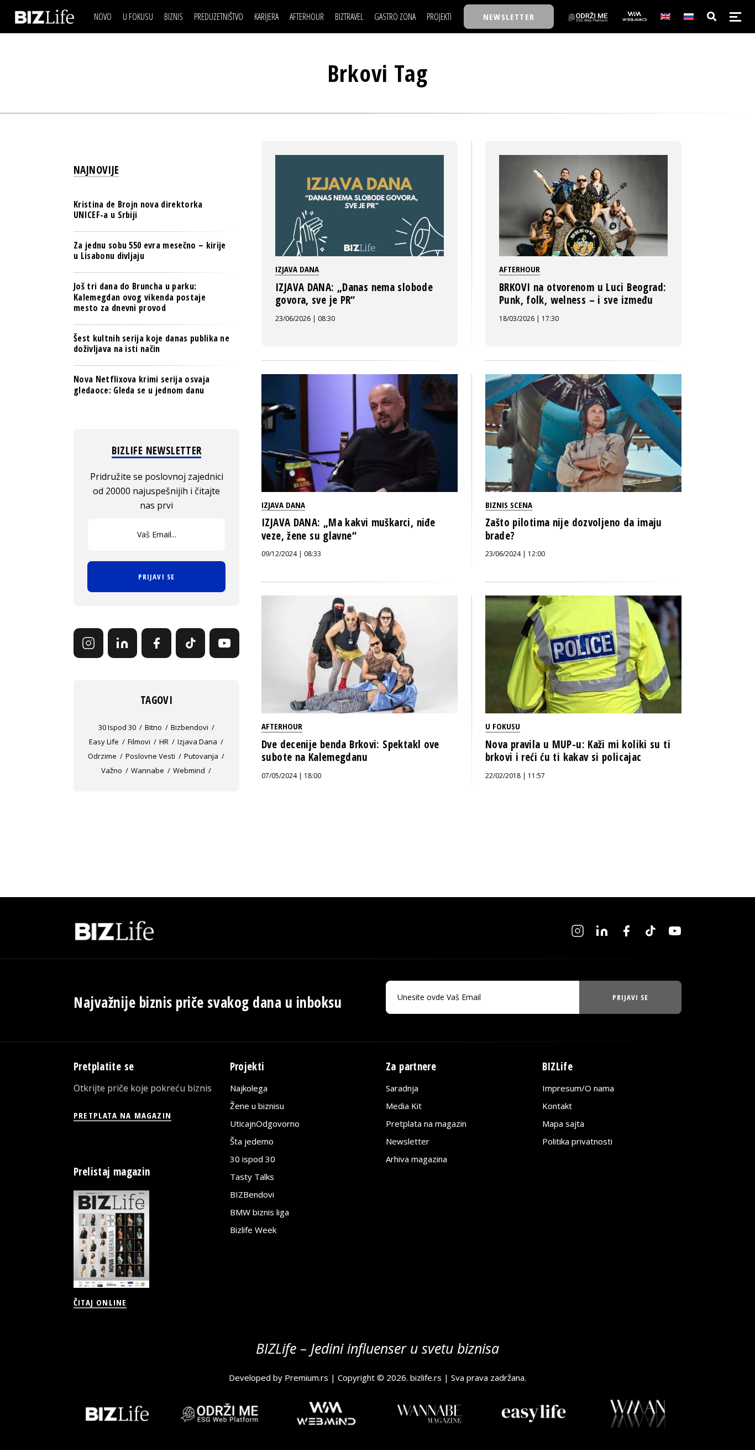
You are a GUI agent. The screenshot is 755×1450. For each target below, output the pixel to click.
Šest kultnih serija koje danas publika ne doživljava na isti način (151, 343)
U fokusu (502, 726)
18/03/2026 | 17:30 (529, 318)
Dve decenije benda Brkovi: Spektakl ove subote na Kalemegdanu (350, 751)
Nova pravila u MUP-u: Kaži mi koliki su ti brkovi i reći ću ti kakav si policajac (577, 751)
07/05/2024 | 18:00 (291, 775)
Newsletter (407, 1141)
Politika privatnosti (577, 1141)
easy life (104, 742)
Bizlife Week (253, 1229)
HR (164, 742)
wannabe (147, 770)
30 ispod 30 (117, 727)
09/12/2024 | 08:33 (291, 553)
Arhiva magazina (416, 1158)
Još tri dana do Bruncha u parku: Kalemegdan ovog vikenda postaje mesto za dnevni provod (140, 296)
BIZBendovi (252, 1194)
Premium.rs (306, 1377)
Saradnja (402, 1088)
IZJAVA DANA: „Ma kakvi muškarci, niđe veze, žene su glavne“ (348, 529)
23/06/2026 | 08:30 (305, 318)
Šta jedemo (252, 1141)
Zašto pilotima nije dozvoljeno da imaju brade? (573, 529)
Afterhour (519, 269)
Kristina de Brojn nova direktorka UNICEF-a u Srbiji (138, 209)
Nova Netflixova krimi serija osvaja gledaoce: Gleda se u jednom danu (141, 384)
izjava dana (197, 742)
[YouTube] (224, 643)
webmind (189, 770)
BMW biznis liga (259, 1212)
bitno (153, 727)
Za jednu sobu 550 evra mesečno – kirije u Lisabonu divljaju (150, 250)
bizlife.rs (426, 1377)
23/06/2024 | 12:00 (515, 553)
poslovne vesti (150, 756)
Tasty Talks (252, 1176)
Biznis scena (508, 504)
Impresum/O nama (578, 1088)
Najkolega (249, 1088)
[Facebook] (156, 643)
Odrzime (102, 756)
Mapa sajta (563, 1123)
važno (111, 770)
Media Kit (404, 1105)
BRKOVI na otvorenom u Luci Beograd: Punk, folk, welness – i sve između (582, 294)
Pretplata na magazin (426, 1123)
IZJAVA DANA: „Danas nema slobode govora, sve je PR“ (354, 294)
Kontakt (557, 1105)
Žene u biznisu (257, 1105)
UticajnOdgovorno (265, 1123)
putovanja (201, 756)
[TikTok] (191, 643)
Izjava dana (297, 269)
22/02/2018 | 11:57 (515, 775)
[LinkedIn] (123, 643)
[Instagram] (88, 643)
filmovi (139, 742)
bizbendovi (189, 727)
